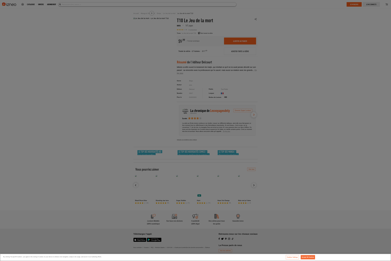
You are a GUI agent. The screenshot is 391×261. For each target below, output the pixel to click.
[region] (195, 257)
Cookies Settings (292, 257)
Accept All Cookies (308, 257)
